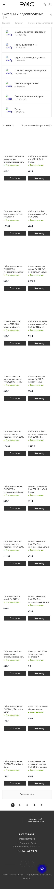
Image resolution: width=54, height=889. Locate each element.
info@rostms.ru (27, 838)
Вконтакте (23, 864)
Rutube (31, 864)
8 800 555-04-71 (27, 834)
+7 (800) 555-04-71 (27, 851)
